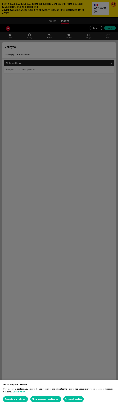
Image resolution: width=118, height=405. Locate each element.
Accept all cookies (73, 399)
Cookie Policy (19, 392)
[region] (59, 392)
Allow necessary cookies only (46, 399)
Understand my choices (15, 399)
